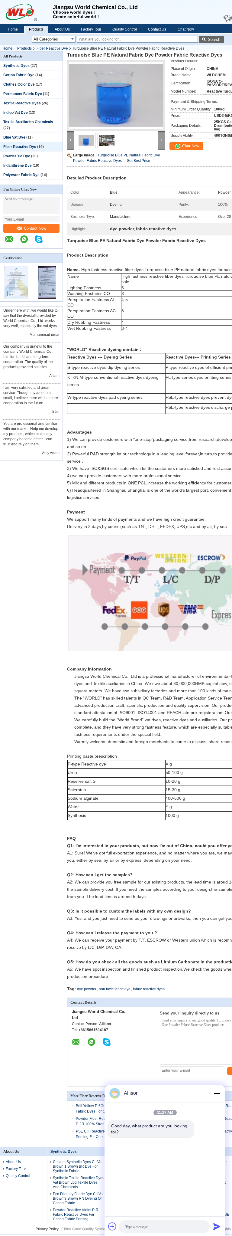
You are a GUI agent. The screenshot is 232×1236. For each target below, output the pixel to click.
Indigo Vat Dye (15, 112)
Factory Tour (91, 29)
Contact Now (35, 228)
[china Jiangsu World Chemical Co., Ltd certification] (15, 297)
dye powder (86, 989)
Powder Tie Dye (16, 156)
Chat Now (186, 29)
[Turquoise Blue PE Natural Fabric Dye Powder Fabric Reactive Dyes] (116, 95)
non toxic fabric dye (114, 989)
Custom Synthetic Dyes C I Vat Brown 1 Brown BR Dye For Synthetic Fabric (77, 1166)
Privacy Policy (47, 1229)
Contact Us (157, 29)
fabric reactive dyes (149, 989)
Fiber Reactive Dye (52, 48)
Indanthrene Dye (17, 165)
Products (36, 29)
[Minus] (217, 1093)
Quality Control (124, 29)
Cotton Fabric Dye (18, 75)
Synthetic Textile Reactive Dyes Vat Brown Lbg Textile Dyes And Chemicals (78, 1182)
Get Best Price (138, 161)
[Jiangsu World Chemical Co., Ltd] (26, 12)
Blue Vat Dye (14, 137)
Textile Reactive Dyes (22, 103)
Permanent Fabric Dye (22, 94)
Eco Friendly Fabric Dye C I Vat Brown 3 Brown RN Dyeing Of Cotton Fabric (78, 1198)
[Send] (217, 1226)
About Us (62, 29)
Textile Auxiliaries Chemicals (28, 122)
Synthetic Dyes (16, 66)
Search (214, 39)
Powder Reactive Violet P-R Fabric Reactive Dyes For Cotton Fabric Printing (75, 1214)
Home (13, 29)
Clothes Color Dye (19, 84)
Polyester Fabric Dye (21, 175)
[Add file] (112, 1226)
